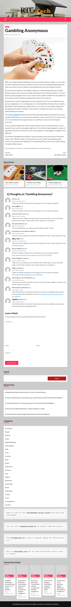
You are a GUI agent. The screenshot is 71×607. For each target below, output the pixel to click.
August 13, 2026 (61, 595)
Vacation (7, 505)
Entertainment (9, 446)
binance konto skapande (20, 287)
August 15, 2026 (48, 593)
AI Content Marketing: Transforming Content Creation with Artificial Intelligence (30, 403)
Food (6, 449)
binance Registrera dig (19, 258)
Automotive (8, 428)
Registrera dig (16, 268)
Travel (7, 498)
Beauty (7, 432)
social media (8, 484)
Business (7, 435)
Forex (7, 453)
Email (38, 345)
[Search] (65, 19)
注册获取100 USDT (18, 299)
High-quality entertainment (15, 148)
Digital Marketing (10, 442)
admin (7, 34)
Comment (8, 321)
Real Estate (8, 480)
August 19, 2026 (22, 597)
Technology (8, 491)
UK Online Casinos (60, 154)
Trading (7, 494)
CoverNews (46, 604)
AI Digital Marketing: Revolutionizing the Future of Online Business (25, 392)
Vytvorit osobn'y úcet (19, 214)
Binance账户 (16, 206)
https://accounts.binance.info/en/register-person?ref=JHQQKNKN (32, 255)
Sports (7, 487)
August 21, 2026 (9, 593)
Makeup (7, 477)
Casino (7, 26)
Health (7, 463)
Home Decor (9, 466)
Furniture (8, 456)
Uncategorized (9, 501)
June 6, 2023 (14, 34)
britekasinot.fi (18, 538)
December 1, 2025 (58, 184)
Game (7, 459)
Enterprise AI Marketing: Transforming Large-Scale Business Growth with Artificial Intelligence (34, 398)
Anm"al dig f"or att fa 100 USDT (22, 278)
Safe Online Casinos (12, 183)
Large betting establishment (31, 148)
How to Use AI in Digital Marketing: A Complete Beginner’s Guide (25, 408)
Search (6, 372)
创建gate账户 (16, 238)
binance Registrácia (18, 245)
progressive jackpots (45, 148)
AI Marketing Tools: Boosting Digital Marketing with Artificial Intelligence (27, 414)
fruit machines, (17, 95)
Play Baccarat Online (34, 183)
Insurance (8, 470)
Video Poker (9, 154)
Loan (6, 473)
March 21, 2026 (14, 184)
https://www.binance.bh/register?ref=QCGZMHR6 (27, 274)
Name (7, 345)
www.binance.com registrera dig (22, 231)
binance (14, 199)
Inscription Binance (18, 223)
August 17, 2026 (35, 595)
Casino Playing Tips (54, 183)
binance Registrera (18, 248)
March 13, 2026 (35, 184)
